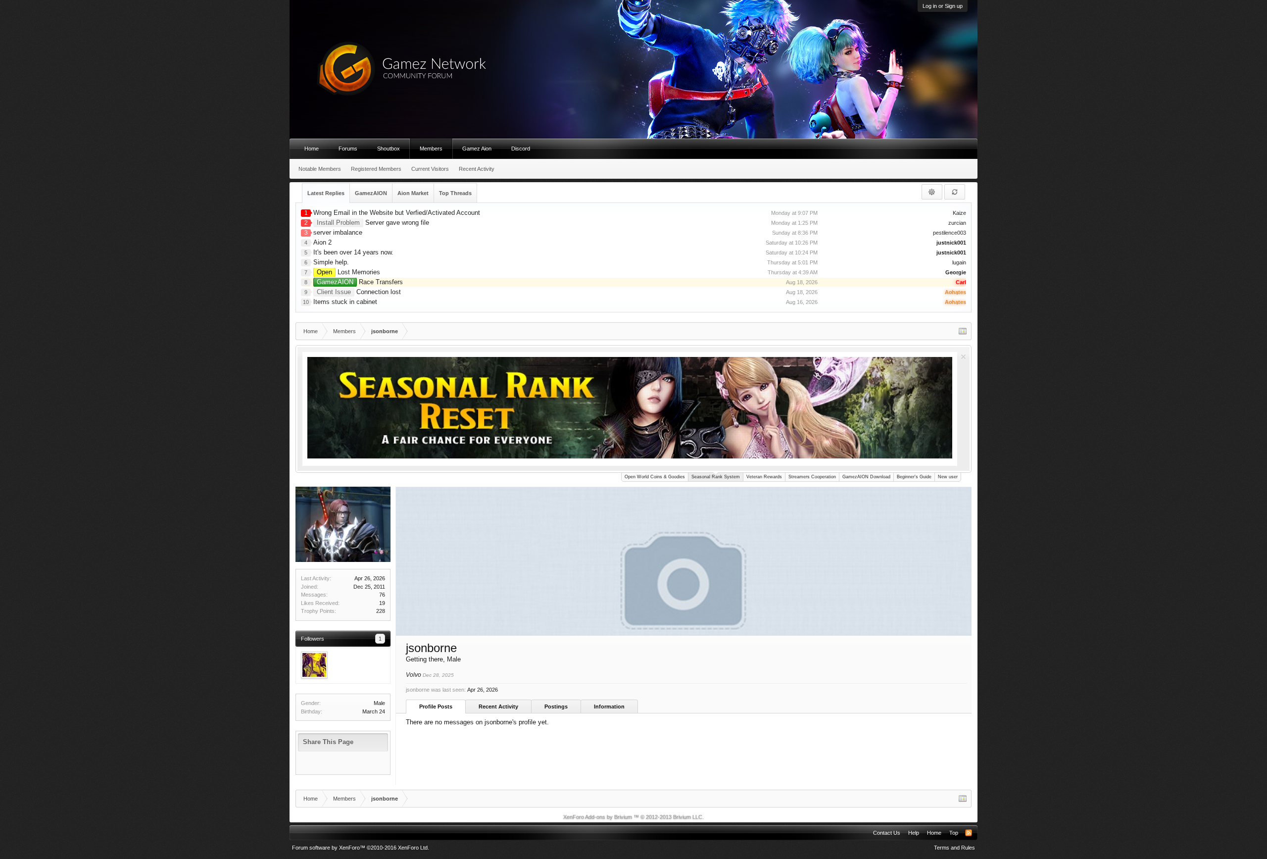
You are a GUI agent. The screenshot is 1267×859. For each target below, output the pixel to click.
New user (948, 476)
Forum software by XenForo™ (360, 848)
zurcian (957, 223)
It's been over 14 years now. (353, 252)
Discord (520, 149)
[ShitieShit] (314, 665)
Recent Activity (498, 706)
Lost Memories (348, 272)
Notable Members (319, 169)
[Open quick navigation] (963, 331)
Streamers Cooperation (812, 476)
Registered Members (376, 169)
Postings (556, 706)
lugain (959, 262)
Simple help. (331, 262)
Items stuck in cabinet (345, 301)
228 (380, 611)
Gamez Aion (476, 149)
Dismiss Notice (963, 356)
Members (431, 149)
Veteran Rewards (764, 476)
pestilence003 (949, 233)
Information (609, 706)
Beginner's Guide (914, 476)
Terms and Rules (954, 848)
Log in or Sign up (943, 6)
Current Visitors (430, 169)
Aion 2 (322, 242)
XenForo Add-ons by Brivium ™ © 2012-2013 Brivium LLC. (633, 817)
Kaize (959, 213)
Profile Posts (435, 706)
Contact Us (886, 833)
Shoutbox (388, 149)
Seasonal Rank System (715, 476)
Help (913, 833)
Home (311, 149)
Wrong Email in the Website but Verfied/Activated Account (396, 212)
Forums (348, 149)
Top (953, 833)
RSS (969, 833)
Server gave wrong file (373, 222)
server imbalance (337, 232)
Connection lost (359, 292)
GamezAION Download (866, 476)
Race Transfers (360, 282)
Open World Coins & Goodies (655, 476)
